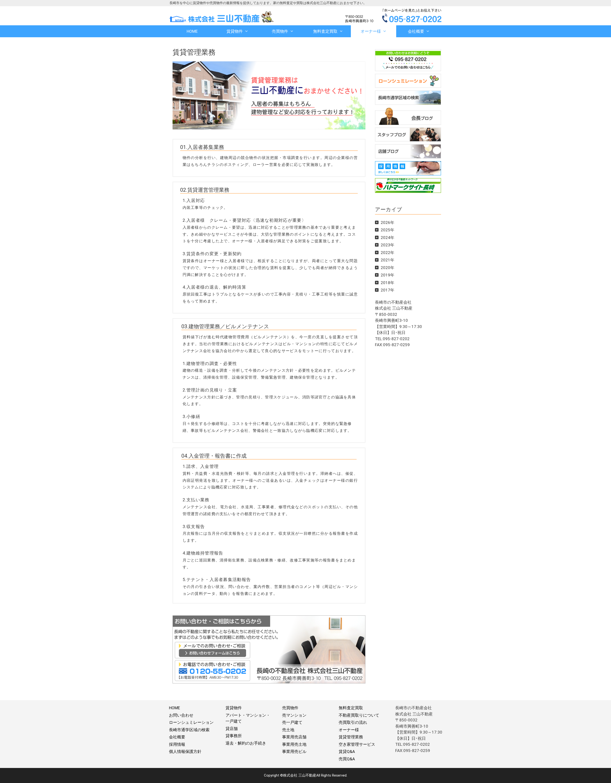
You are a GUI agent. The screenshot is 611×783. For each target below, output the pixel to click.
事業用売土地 (294, 744)
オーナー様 (371, 31)
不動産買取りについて (359, 715)
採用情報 (177, 744)
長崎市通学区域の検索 (189, 729)
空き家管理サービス (357, 744)
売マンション (294, 715)
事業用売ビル (294, 751)
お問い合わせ (181, 715)
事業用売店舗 (294, 737)
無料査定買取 (325, 31)
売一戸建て (292, 722)
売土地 (288, 729)
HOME (192, 31)
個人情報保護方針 (185, 751)
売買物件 (280, 31)
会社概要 (416, 31)
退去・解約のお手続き (246, 743)
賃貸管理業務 (351, 737)
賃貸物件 (234, 31)
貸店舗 (232, 728)
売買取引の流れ (353, 722)
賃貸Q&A (347, 751)
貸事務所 (234, 735)
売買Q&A (347, 759)
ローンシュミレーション (191, 722)
